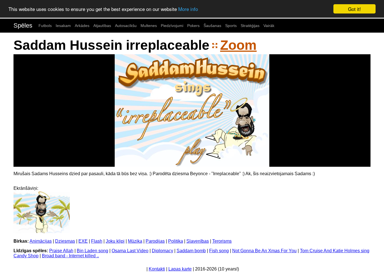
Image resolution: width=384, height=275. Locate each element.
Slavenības (197, 241)
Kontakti (157, 269)
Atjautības (102, 25)
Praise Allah (61, 250)
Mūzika (135, 241)
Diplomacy (162, 250)
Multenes (149, 25)
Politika (175, 241)
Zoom (238, 45)
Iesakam (63, 25)
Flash (96, 241)
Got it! (354, 8)
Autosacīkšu (126, 25)
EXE (83, 241)
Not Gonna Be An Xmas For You (264, 250)
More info (188, 9)
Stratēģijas (250, 25)
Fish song (219, 250)
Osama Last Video (130, 250)
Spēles (22, 25)
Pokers (193, 25)
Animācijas (41, 241)
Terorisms (222, 241)
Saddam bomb (191, 250)
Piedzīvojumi (172, 25)
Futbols (45, 25)
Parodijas (155, 241)
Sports (231, 25)
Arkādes (82, 25)
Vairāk (268, 25)
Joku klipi (115, 241)
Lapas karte (180, 269)
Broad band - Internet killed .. (70, 255)
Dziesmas (65, 241)
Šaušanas (212, 25)
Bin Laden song (92, 250)
